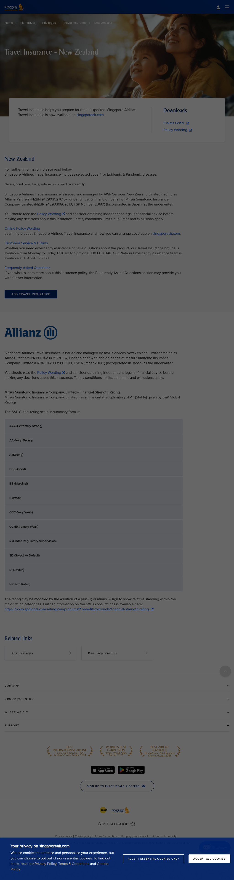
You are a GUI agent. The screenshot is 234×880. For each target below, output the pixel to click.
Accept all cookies (209, 859)
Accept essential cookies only (153, 859)
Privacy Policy (45, 864)
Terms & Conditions (73, 864)
